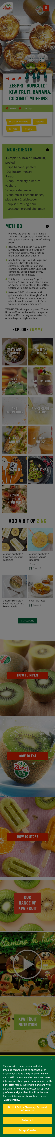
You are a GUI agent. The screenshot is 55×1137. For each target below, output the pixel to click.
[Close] (51, 1059)
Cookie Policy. (12, 1099)
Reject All (27, 1120)
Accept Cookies (27, 1130)
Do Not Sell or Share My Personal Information (27, 1109)
